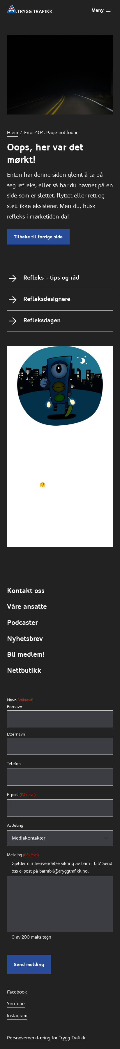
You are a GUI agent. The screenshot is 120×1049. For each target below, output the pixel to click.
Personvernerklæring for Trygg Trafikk (46, 1038)
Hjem (12, 132)
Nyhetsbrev (25, 639)
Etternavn (16, 734)
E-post (21, 794)
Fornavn (14, 707)
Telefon (14, 763)
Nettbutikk (24, 671)
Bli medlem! (26, 654)
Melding (23, 854)
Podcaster (22, 623)
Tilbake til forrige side (38, 237)
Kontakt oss (26, 591)
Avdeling (15, 825)
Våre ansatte (27, 607)
